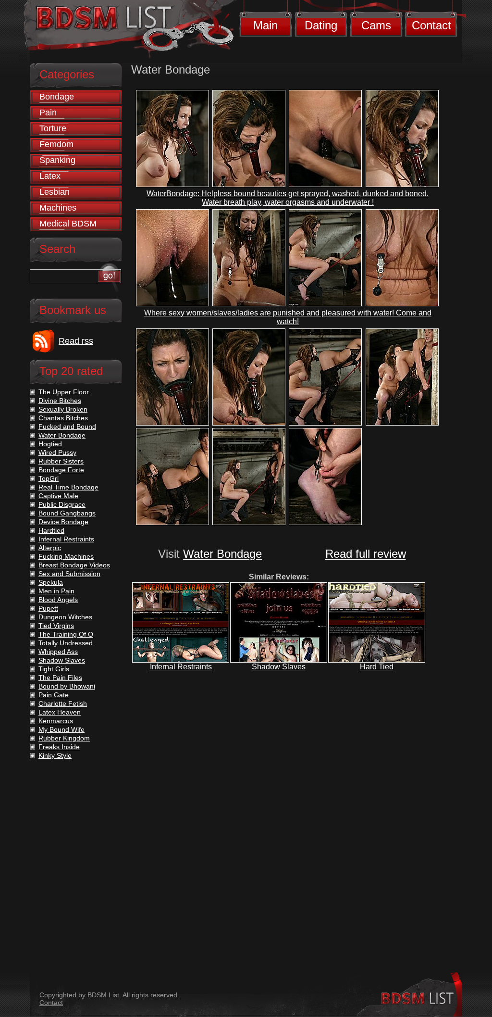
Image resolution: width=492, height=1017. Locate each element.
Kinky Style (55, 755)
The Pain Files (60, 677)
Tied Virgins (56, 625)
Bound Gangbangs (67, 513)
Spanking (57, 160)
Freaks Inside (59, 747)
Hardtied (51, 530)
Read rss (76, 341)
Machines (57, 208)
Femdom (56, 144)
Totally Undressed (65, 643)
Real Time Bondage (68, 487)
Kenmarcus (55, 721)
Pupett (48, 608)
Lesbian (54, 192)
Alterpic (49, 548)
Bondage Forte (61, 470)
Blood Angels (58, 599)
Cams (376, 25)
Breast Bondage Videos (74, 565)
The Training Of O (65, 634)
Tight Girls (53, 669)
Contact (431, 25)
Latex (50, 176)
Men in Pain (56, 591)
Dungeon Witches (65, 617)
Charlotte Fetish (62, 703)
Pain (48, 112)
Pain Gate (53, 695)
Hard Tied (377, 667)
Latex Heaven (59, 712)
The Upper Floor (63, 392)
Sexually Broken (62, 409)
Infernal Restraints (181, 667)
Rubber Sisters (61, 461)
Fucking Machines (66, 556)
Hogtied (50, 444)
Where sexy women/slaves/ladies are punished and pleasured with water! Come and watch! (287, 317)
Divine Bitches (59, 400)
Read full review (365, 553)
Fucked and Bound (67, 426)
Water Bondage (222, 553)
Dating (321, 25)
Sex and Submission (69, 574)
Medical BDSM (68, 223)
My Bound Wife (61, 729)
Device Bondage (63, 522)
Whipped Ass (58, 651)
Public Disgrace (62, 504)
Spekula (50, 582)
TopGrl (48, 478)
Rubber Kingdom (64, 738)
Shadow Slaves (279, 667)
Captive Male (58, 496)
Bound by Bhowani (66, 686)
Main (265, 25)
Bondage (56, 96)
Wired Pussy (57, 452)
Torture (52, 128)
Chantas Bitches (63, 418)
